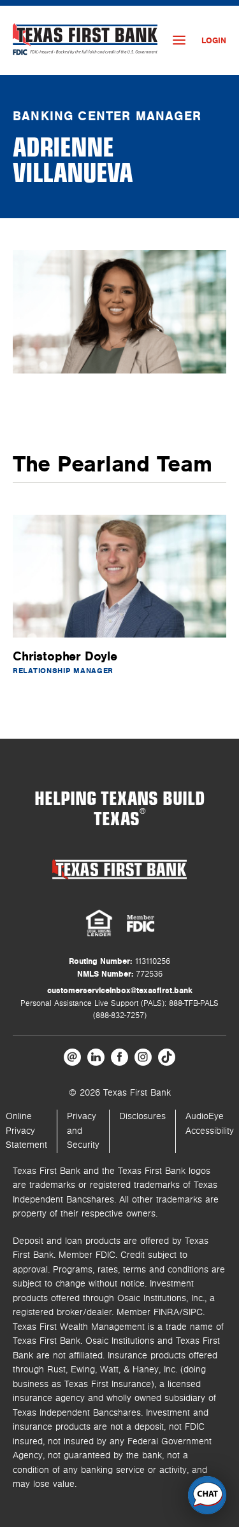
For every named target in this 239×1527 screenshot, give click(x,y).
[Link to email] (72, 1057)
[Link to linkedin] (96, 1057)
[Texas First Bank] (119, 869)
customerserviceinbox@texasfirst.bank (119, 991)
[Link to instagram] (143, 1057)
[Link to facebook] (119, 1057)
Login (213, 41)
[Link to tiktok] (166, 1057)
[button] (207, 1495)
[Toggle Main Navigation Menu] (179, 40)
